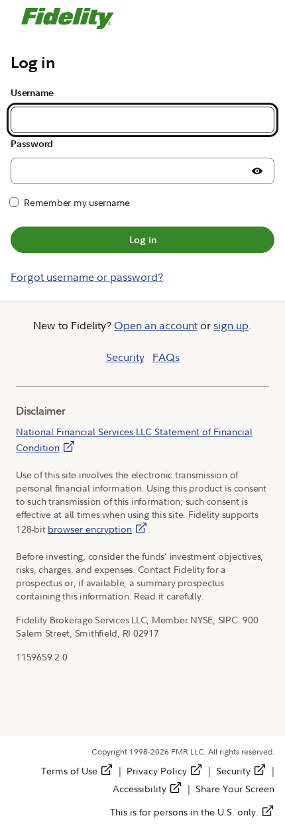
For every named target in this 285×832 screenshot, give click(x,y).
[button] (257, 171)
